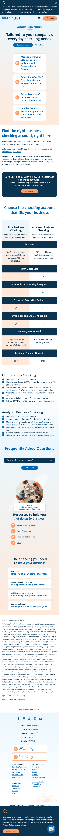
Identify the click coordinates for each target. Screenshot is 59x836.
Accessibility (21, 806)
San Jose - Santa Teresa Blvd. (38, 783)
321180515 (33, 733)
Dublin (34, 769)
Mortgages (16, 777)
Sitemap (12, 806)
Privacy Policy (8, 825)
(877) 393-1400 (32, 729)
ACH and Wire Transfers (24, 393)
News (19, 542)
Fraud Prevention (24, 531)
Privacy (31, 806)
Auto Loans (16, 772)
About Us (15, 786)
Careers (15, 791)
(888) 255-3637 (32, 725)
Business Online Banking (27, 525)
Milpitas (35, 775)
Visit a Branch (40, 45)
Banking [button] (33, 709)
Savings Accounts (18, 769)
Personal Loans (17, 775)
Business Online (41, 387)
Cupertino (35, 767)
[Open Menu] (39, 18)
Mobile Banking (12, 390)
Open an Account (23, 45)
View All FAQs (29, 468)
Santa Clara (36, 786)
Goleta (34, 772)
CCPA (48, 806)
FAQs (14, 793)
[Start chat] (51, 829)
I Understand (11, 831)
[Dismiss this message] (56, 3)
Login (51, 18)
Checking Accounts (19, 767)
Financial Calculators (26, 537)
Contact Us (16, 788)
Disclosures (40, 806)
